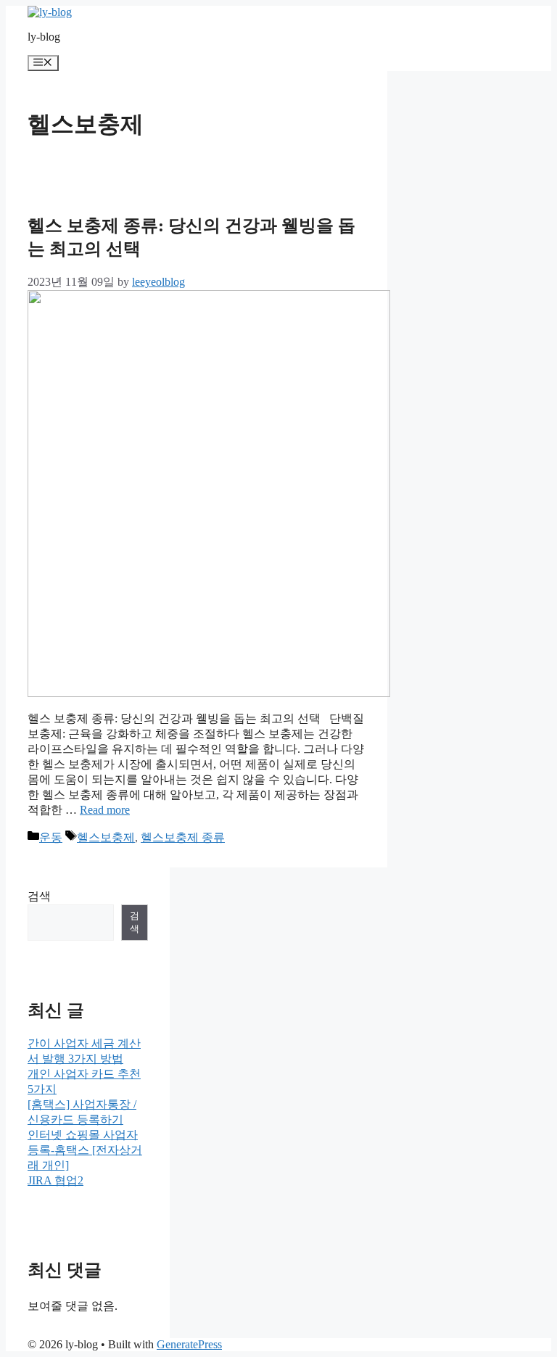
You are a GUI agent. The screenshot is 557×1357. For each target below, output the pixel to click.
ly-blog (44, 36)
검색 (39, 896)
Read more (105, 810)
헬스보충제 (106, 837)
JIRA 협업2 (55, 1180)
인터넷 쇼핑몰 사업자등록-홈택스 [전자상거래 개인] (85, 1150)
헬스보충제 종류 (183, 837)
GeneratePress (189, 1344)
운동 (50, 837)
